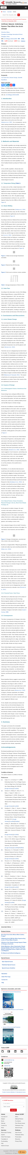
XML (2, 41)
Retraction (17, 1139)
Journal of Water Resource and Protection (13, 1009)
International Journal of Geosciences (12, 991)
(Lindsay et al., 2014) (20, 209)
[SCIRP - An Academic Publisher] (10, 2)
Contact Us (4, 979)
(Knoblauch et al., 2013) (16, 482)
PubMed (17, 821)
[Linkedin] (15, 1051)
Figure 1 (3, 202)
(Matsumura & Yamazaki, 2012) (12, 375)
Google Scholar (9, 788)
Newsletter (4, 973)
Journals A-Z (4, 1116)
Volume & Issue (5, 1145)
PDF (19, 38)
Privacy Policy (18, 1141)
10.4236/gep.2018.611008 (10, 38)
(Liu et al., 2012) (7, 235)
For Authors (18, 1121)
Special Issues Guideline (8, 968)
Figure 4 (4, 432)
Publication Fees (19, 1125)
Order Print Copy (6, 976)
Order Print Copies (5, 1136)
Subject (3, 1118)
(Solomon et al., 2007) (7, 122)
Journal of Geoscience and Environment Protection (13, 19)
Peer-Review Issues (20, 1123)
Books (2, 1121)
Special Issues (18, 1127)
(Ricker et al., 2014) (6, 549)
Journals (9, 11)
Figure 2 (12, 216)
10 (2, 904)
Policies (17, 1130)
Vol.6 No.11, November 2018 (9, 21)
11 (2, 911)
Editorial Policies (19, 1118)
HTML (22, 38)
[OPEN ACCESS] (23, 2)
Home (4, 11)
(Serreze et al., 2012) (9, 347)
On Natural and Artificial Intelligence (10, 953)
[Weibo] (22, 1051)
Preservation (18, 1136)
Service (3, 1130)
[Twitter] (2, 1051)
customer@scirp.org (9, 1060)
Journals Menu (6, 927)
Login (3, 7)
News (2, 1127)
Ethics (16, 1116)
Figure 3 (21, 248)
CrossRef (16, 788)
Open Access (18, 1132)
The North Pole (5, 77)
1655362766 (7, 1065)
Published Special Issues (8, 964)
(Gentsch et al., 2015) (14, 449)
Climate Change (13, 77)
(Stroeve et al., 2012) (20, 690)
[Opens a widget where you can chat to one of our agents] (22, 1152)
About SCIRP (19, 1114)
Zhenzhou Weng (5, 32)
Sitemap (3, 1123)
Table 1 (18, 183)
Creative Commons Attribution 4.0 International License (14, 1092)
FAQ (3, 982)
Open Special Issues (7, 961)
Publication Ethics (19, 1134)
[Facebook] (9, 1051)
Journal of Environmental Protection (11, 1027)
